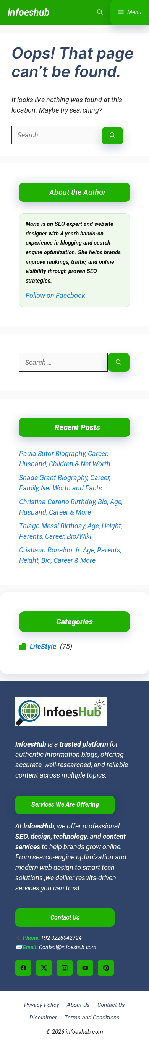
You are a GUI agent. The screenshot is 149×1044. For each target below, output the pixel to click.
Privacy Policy (41, 1005)
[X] (44, 968)
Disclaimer (43, 1017)
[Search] (112, 135)
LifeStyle (43, 646)
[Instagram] (65, 968)
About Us (78, 1005)
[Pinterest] (106, 968)
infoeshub (29, 12)
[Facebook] (23, 968)
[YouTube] (85, 968)
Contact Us (111, 1005)
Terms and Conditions (92, 1017)
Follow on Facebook (55, 295)
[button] (99, 12)
